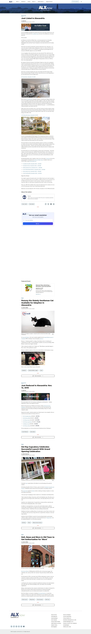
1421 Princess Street (26, 425)
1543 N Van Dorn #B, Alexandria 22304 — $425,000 (32, 173)
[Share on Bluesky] (51, 204)
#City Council (24, 599)
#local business (40, 599)
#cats (41, 370)
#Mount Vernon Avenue (37, 522)
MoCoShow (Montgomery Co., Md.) (69, 619)
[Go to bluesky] (24, 626)
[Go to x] (11, 626)
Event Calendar (54, 619)
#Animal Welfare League (33, 370)
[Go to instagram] (16, 626)
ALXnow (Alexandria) (67, 616)
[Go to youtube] (19, 626)
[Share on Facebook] (46, 204)
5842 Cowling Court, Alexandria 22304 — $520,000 (32, 171)
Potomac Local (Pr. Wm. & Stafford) (70, 623)
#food (29, 522)
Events (29, 1)
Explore (33, 1)
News (22, 297)
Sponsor (24, 20)
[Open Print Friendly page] (54, 204)
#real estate (31, 204)
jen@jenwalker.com (32, 161)
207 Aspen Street (29, 99)
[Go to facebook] (14, 626)
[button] (51, 334)
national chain (25, 490)
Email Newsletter (54, 618)
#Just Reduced (25, 431)
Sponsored (23, 15)
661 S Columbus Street (27, 416)
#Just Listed (24, 204)
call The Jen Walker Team (38, 159)
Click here (48, 158)
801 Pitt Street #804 (26, 418)
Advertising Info (54, 616)
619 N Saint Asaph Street (27, 421)
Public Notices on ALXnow (56, 623)
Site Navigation (54, 626)
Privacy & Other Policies (55, 621)
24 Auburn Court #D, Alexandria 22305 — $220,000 (32, 163)
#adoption (24, 370)
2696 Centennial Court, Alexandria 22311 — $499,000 (32, 167)
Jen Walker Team (35, 33)
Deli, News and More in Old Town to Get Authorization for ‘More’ (37, 538)
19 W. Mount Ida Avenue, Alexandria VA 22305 (29, 115)
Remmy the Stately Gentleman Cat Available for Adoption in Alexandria (37, 302)
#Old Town (47, 599)
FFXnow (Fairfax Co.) (67, 618)
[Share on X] (48, 204)
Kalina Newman (26, 453)
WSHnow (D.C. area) (67, 626)
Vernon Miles (25, 307)
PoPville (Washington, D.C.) (68, 621)
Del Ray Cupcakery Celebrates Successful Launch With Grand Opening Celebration (35, 449)
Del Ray (33, 490)
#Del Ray (23, 522)
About (17, 1)
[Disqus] (38, 242)
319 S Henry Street (26, 420)
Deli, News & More (24, 571)
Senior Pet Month (26, 337)
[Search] (81, 1)
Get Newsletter (75, 1)
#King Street (32, 599)
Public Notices (40, 1)
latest (27, 483)
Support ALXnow (49, 1)
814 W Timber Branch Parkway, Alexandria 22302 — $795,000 (34, 169)
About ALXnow (54, 614)
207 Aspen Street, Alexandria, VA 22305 (28, 76)
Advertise (23, 1)
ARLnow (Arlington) (67, 614)
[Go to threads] (21, 626)
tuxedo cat (41, 338)
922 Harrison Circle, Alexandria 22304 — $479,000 (32, 165)
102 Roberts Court (26, 423)
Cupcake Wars (48, 517)
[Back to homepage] (11, 1)
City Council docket (41, 593)
